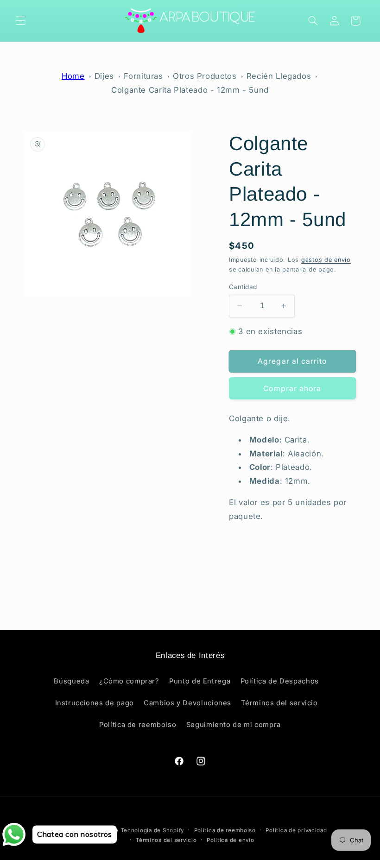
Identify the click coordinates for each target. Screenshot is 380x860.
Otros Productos (204, 76)
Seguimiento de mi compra (233, 725)
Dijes (104, 76)
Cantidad (243, 287)
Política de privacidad (296, 830)
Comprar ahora (292, 388)
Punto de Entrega (199, 681)
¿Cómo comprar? (129, 681)
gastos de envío (326, 259)
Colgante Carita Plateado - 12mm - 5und (190, 90)
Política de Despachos (280, 681)
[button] (20, 21)
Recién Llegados (279, 76)
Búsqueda (71, 681)
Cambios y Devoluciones (187, 703)
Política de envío (230, 840)
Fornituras (143, 76)
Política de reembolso (137, 725)
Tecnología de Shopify (152, 830)
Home (73, 76)
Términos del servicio (279, 703)
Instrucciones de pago (94, 703)
